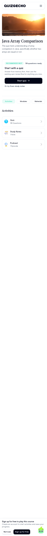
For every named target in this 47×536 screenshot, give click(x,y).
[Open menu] (40, 5)
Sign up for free (22, 532)
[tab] (8, 101)
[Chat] (41, 530)
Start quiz (21, 80)
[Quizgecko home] (15, 5)
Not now (7, 532)
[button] (23, 121)
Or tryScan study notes (15, 86)
